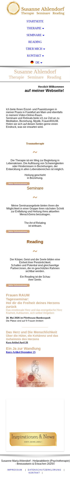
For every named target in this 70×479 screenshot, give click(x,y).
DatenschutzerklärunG (44, 470)
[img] (35, 9)
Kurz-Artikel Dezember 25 (20, 352)
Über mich (34, 48)
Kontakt (34, 55)
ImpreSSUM (14, 470)
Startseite (35, 21)
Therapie (34, 28)
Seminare (34, 35)
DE (37, 62)
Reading (35, 42)
